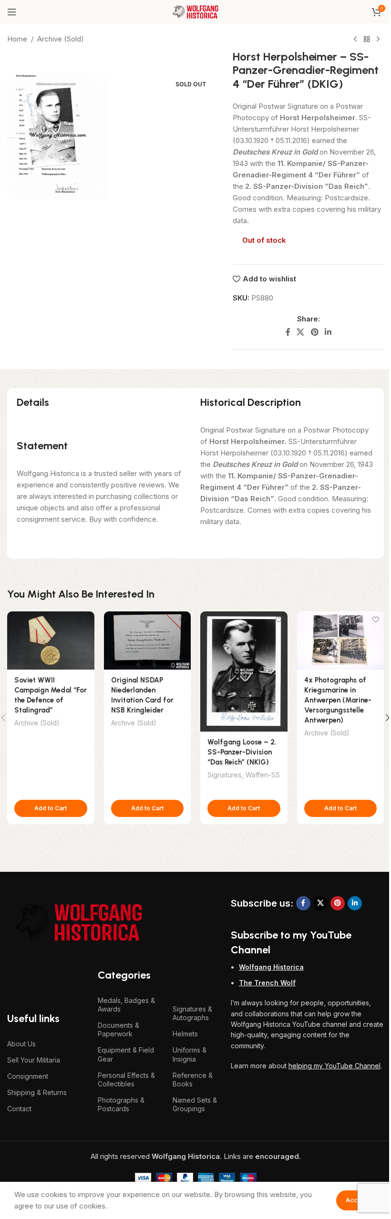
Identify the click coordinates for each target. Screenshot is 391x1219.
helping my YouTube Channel (334, 1066)
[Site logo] (195, 11)
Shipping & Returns (37, 1092)
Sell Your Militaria (33, 1060)
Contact (19, 1109)
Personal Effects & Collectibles (126, 1079)
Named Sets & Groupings (195, 1104)
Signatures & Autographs (192, 1013)
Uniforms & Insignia (189, 1054)
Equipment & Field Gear (126, 1054)
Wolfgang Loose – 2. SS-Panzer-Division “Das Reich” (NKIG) (242, 752)
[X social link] (301, 332)
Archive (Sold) (60, 38)
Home (17, 38)
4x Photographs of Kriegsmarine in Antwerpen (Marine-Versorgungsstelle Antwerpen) (337, 700)
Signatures (224, 775)
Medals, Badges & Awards (126, 1004)
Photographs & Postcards (121, 1104)
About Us (21, 1044)
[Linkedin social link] (327, 332)
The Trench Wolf (267, 983)
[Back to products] (366, 39)
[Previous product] (355, 39)
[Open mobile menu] (11, 11)
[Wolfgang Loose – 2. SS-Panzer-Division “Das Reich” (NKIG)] (244, 671)
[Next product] (378, 39)
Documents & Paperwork (118, 1029)
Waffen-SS (263, 775)
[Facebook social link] (288, 332)
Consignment (27, 1076)
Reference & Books (193, 1079)
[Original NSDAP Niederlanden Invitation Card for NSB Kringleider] (147, 640)
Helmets (185, 1034)
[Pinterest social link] (314, 332)
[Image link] (78, 921)
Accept (356, 1200)
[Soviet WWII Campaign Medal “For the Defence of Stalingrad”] (50, 640)
